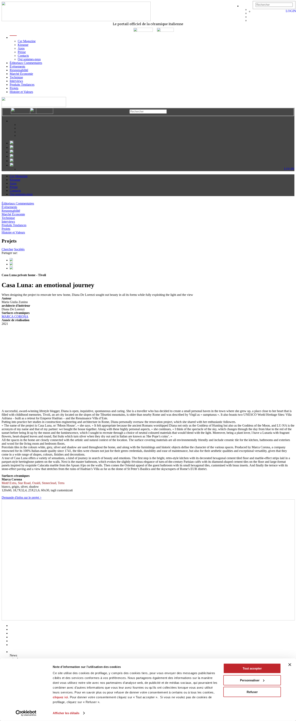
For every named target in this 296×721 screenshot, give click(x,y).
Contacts (23, 55)
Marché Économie (21, 73)
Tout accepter (252, 668)
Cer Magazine (27, 41)
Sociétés (19, 249)
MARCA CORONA (15, 316)
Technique (16, 77)
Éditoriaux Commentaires (26, 63)
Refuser (252, 692)
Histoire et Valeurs (21, 92)
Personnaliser (250, 680)
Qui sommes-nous (29, 59)
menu (13, 37)
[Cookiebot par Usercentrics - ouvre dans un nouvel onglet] (26, 713)
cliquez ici (60, 697)
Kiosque (23, 44)
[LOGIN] (254, 11)
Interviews (16, 81)
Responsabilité (19, 70)
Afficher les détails (66, 713)
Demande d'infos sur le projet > (21, 497)
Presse (22, 52)
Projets (14, 88)
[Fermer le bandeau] (289, 664)
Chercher (7, 249)
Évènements (17, 66)
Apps (21, 48)
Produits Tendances (22, 84)
